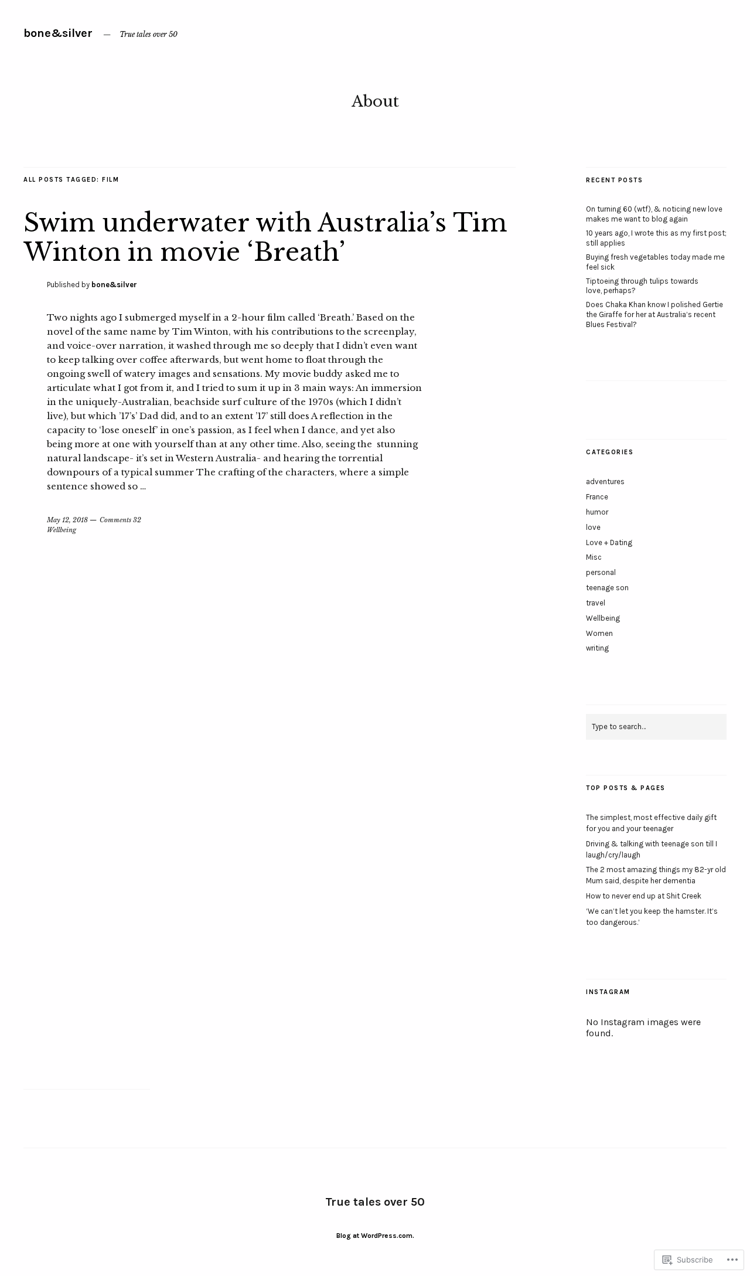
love (593, 527)
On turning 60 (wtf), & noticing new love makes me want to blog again (654, 214)
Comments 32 (120, 520)
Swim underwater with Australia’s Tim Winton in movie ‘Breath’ (265, 237)
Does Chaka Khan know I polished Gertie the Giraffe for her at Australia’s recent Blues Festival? (654, 314)
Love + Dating (609, 542)
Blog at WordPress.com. (375, 1235)
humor (597, 512)
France (597, 496)
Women (599, 633)
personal (601, 572)
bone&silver (58, 33)
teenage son (607, 587)
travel (595, 602)
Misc (594, 557)
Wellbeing (61, 530)
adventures (605, 481)
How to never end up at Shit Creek (643, 896)
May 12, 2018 (67, 520)
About (375, 101)
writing (597, 648)
